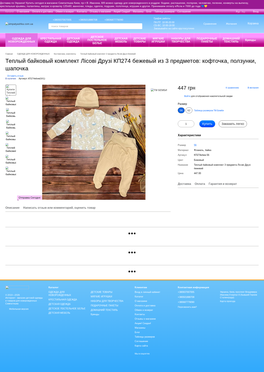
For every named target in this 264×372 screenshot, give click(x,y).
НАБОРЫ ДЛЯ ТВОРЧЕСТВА (180, 40)
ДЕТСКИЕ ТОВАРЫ (139, 40)
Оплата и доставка (42, 11)
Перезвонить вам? (187, 307)
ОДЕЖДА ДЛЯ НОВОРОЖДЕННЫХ (21, 40)
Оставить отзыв (15, 76)
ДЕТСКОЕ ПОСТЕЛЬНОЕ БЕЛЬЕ (97, 40)
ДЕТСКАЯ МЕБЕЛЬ (121, 40)
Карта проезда (227, 301)
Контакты (82, 11)
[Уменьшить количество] (180, 124)
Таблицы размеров (164, 11)
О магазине (23, 11)
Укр (243, 12)
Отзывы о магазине (100, 11)
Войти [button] (187, 96)
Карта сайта (141, 345)
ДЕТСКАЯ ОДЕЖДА (73, 40)
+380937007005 (62, 19)
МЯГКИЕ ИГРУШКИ (158, 40)
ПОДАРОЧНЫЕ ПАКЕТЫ (207, 40)
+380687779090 (114, 19)
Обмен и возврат (65, 11)
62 (188, 110)
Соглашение (184, 11)
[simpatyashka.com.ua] (17, 287)
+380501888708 (88, 19)
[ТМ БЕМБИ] (159, 90)
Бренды (250, 39)
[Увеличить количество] (191, 124)
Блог (149, 11)
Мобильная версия (19, 309)
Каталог (9, 11)
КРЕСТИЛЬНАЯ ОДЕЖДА (50, 40)
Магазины (138, 11)
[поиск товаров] (139, 26)
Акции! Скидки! (122, 11)
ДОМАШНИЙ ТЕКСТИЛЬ (231, 40)
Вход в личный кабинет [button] (147, 292)
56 (195, 145)
